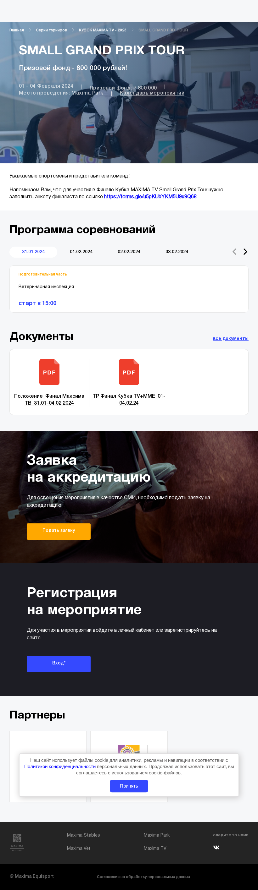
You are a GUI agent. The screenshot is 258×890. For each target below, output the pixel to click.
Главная (16, 30)
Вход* (58, 663)
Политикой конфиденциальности (60, 766)
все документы (231, 339)
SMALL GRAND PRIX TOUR (163, 30)
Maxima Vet (79, 849)
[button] (245, 251)
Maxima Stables (83, 835)
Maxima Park (157, 835)
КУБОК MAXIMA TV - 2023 (102, 30)
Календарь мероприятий (152, 93)
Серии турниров (51, 30)
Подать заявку (58, 531)
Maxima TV (155, 849)
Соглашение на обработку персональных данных (143, 877)
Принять (129, 786)
